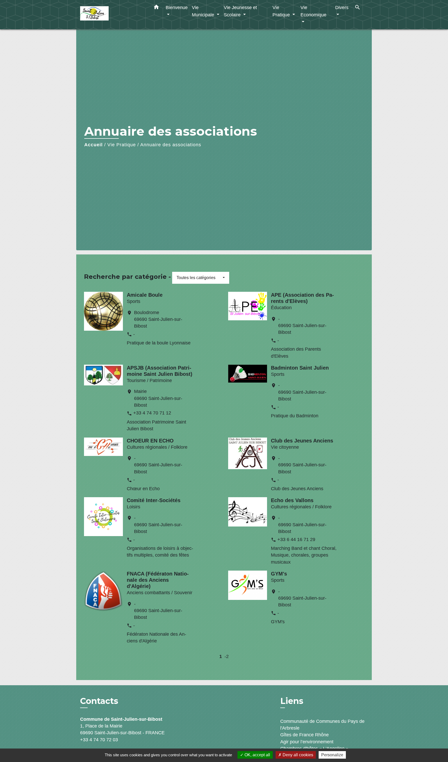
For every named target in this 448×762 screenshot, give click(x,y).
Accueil (93, 144)
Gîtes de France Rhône (304, 734)
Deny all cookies (297, 755)
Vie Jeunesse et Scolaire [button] (240, 11)
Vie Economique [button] (313, 11)
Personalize (332, 755)
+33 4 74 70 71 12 (152, 412)
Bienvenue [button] (177, 7)
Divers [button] (341, 7)
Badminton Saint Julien (300, 368)
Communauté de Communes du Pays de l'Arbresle (322, 725)
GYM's (279, 574)
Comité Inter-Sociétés (153, 500)
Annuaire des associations (170, 144)
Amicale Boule (145, 295)
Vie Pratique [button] (281, 11)
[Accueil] (112, 14)
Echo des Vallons (292, 500)
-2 (227, 656)
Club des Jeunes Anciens (302, 441)
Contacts (99, 701)
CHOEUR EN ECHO (150, 441)
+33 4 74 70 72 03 (99, 739)
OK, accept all (256, 755)
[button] (156, 8)
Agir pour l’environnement (306, 741)
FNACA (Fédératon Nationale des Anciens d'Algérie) (158, 580)
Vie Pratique (121, 144)
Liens (291, 701)
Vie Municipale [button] (203, 11)
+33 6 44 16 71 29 (296, 539)
